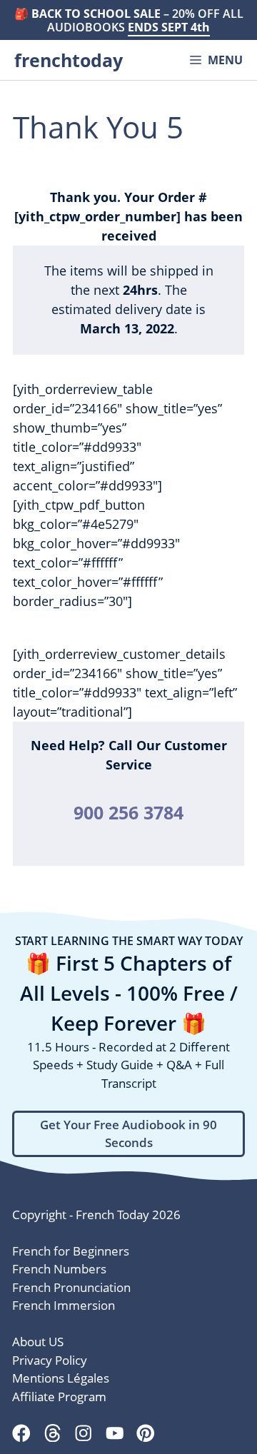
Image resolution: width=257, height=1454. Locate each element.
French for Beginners (70, 1251)
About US (38, 1341)
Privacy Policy (49, 1360)
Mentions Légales (60, 1378)
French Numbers (59, 1269)
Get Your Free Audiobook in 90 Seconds (128, 1133)
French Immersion (63, 1305)
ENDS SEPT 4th (169, 27)
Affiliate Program (59, 1396)
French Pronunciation (71, 1287)
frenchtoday (68, 60)
